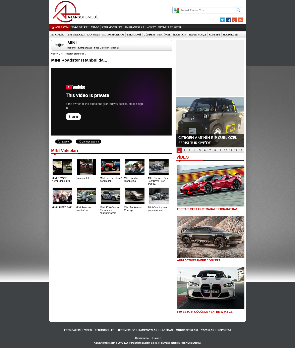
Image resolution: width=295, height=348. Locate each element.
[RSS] (239, 21)
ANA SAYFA (62, 27)
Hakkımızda (142, 338)
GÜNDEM (149, 34)
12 (235, 150)
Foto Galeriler (101, 48)
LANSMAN (93, 34)
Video (54, 54)
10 (225, 150)
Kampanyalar (85, 48)
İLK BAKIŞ (179, 34)
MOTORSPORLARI (113, 34)
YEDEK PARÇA (197, 34)
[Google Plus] (234, 21)
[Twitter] (223, 21)
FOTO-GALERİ (79, 27)
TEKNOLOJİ (134, 34)
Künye (155, 338)
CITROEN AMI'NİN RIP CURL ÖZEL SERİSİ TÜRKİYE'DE (207, 140)
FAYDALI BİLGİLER (170, 27)
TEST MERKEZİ (75, 34)
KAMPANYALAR (134, 27)
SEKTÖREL (164, 34)
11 (230, 150)
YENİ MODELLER (112, 27)
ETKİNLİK (57, 34)
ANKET (151, 27)
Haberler (71, 48)
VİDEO (95, 27)
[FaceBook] (228, 21)
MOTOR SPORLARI (187, 330)
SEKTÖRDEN (230, 34)
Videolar (115, 48)
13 (240, 150)
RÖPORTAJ (224, 330)
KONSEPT (214, 34)
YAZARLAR (207, 330)
